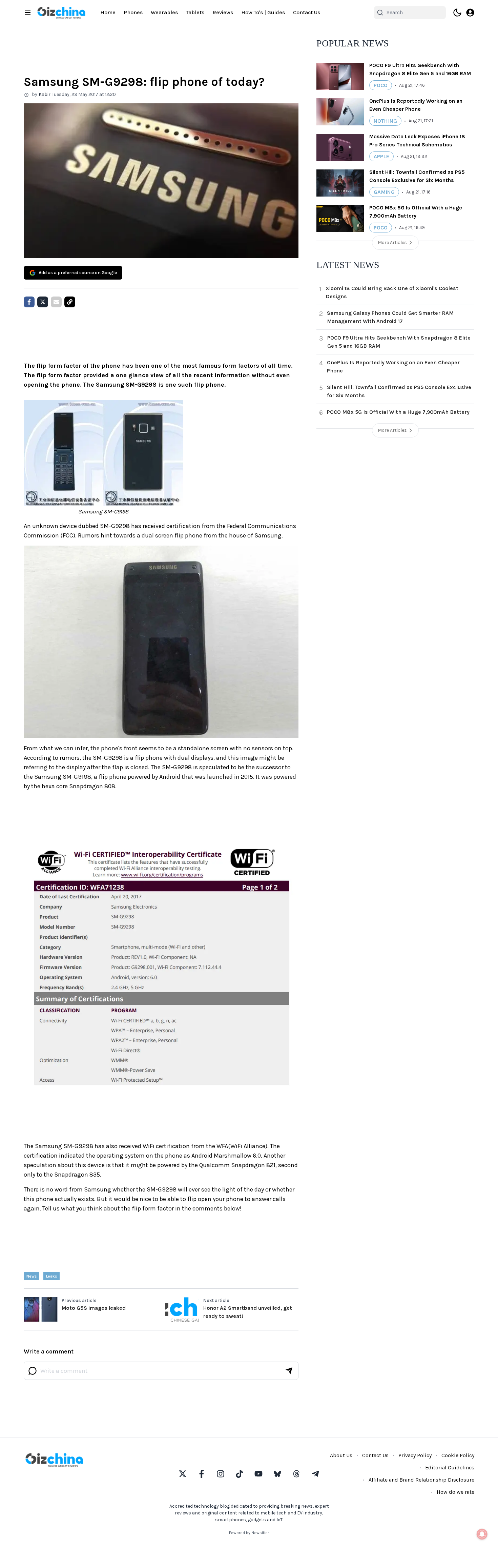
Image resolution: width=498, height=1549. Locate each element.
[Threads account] (296, 1474)
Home (108, 12)
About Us (341, 1455)
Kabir (44, 94)
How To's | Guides (263, 12)
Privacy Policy (415, 1455)
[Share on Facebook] (29, 302)
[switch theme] (457, 12)
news (31, 1276)
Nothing (385, 121)
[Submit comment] (289, 1371)
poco (381, 85)
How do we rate (455, 1492)
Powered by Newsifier (249, 1532)
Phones (133, 12)
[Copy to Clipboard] (69, 302)
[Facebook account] (202, 1474)
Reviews (222, 12)
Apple (381, 156)
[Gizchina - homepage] (61, 12)
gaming (384, 192)
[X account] (183, 1474)
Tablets (195, 12)
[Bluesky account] (277, 1474)
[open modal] (470, 12)
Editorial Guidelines (449, 1467)
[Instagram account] (220, 1474)
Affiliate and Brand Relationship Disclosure (421, 1479)
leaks (51, 1276)
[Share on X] (42, 302)
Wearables (164, 12)
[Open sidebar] (28, 12)
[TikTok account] (239, 1474)
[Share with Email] (56, 302)
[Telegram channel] (315, 1474)
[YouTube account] (258, 1474)
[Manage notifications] (482, 1534)
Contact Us (306, 12)
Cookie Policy (457, 1455)
